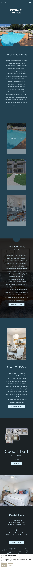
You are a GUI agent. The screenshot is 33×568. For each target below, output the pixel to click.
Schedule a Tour (16, 304)
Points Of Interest (16, 406)
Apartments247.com (24, 549)
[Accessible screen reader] (2, 2)
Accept (4, 565)
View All (16, 463)
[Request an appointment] (7, 2)
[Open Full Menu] (30, 2)
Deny (10, 565)
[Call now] (10, 2)
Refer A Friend (16, 542)
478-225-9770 (17, 525)
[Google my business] (16, 530)
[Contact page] (4, 2)
